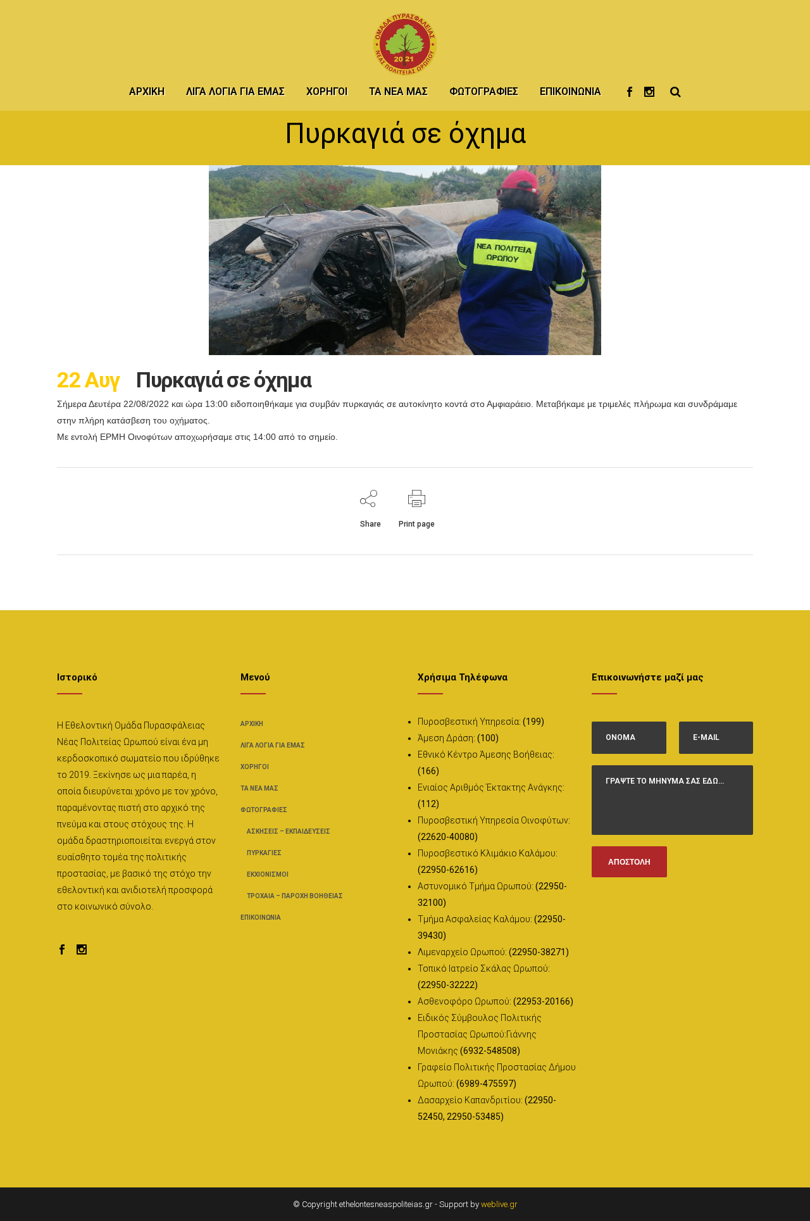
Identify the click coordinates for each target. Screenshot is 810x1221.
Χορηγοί (254, 766)
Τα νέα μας (259, 788)
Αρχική (251, 723)
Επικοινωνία (260, 917)
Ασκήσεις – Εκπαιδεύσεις (288, 831)
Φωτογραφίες (263, 809)
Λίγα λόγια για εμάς (272, 745)
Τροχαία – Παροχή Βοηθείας (295, 895)
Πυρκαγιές (264, 852)
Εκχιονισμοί (268, 874)
